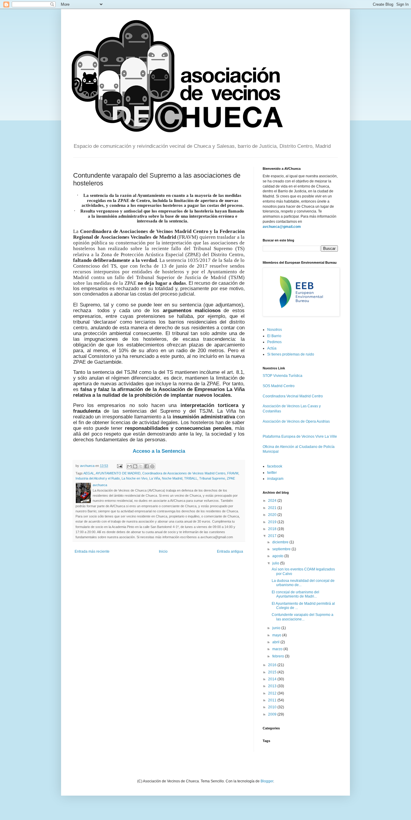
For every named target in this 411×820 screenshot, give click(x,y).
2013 (272, 686)
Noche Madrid (172, 478)
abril (276, 642)
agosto (278, 556)
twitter (272, 473)
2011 (272, 700)
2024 (272, 501)
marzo (277, 649)
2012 (272, 693)
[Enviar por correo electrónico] (129, 466)
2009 (272, 714)
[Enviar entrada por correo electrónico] (119, 465)
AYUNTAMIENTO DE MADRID (118, 473)
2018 (272, 529)
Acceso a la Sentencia (159, 451)
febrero (278, 656)
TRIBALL (190, 478)
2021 (272, 508)
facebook (274, 466)
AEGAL (88, 473)
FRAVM (232, 473)
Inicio (163, 551)
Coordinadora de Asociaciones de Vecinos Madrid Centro (183, 473)
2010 (272, 707)
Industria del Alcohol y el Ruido (98, 478)
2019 (272, 522)
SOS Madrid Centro (279, 386)
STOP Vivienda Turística (282, 376)
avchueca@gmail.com (282, 227)
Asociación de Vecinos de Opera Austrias (296, 421)
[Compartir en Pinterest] (152, 466)
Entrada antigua (230, 551)
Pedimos (274, 342)
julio (276, 563)
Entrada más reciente (92, 551)
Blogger (267, 781)
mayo (277, 635)
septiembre (282, 549)
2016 (272, 665)
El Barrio (274, 336)
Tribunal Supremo (212, 478)
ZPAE (231, 478)
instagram (275, 479)
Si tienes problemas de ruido (290, 354)
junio (276, 628)
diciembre (280, 542)
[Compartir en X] (141, 466)
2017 (272, 536)
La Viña (154, 478)
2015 (272, 672)
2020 (272, 515)
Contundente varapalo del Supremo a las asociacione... (302, 617)
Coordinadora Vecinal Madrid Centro (293, 396)
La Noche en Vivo (134, 478)
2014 (272, 679)
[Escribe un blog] (135, 466)
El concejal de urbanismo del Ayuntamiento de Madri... (295, 594)
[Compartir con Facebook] (147, 466)
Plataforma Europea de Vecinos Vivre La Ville (300, 436)
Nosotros (274, 330)
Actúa (272, 348)
